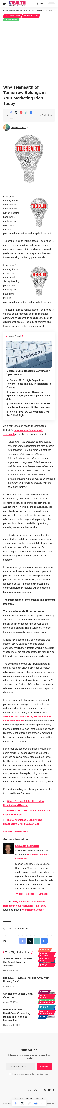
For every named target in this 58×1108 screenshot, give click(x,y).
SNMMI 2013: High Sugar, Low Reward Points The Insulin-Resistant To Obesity (28, 384)
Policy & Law (44, 959)
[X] (45, 1090)
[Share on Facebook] (11, 112)
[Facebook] (41, 1090)
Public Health (43, 965)
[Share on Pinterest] (21, 112)
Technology (11, 19)
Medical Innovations (46, 1012)
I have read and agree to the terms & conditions (30, 1074)
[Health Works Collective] (17, 3)
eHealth (44, 992)
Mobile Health (31, 16)
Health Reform (12, 16)
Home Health (46, 1002)
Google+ (31, 893)
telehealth (22, 928)
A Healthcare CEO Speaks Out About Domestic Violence (17, 962)
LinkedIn (43, 893)
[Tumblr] (53, 1090)
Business (45, 950)
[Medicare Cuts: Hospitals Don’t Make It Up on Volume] (29, 354)
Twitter (19, 893)
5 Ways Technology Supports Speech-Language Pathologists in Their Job (28, 395)
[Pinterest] (49, 1090)
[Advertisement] (29, 52)
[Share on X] (16, 112)
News (43, 1017)
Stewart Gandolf (18, 127)
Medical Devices (44, 1007)
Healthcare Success (32, 909)
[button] (6, 3)
